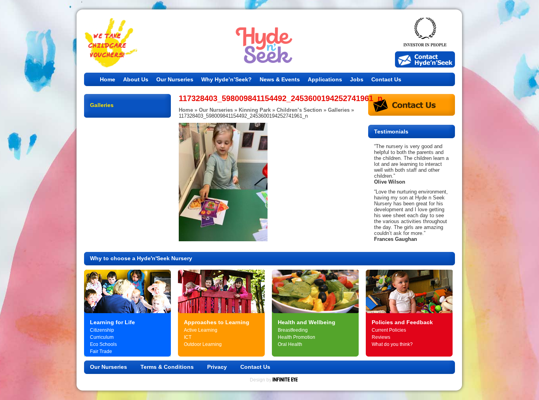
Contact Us (386, 79)
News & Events (280, 79)
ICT (187, 337)
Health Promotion (296, 337)
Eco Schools (103, 344)
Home (107, 79)
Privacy (217, 367)
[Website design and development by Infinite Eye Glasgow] (285, 380)
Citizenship (102, 330)
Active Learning (200, 330)
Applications (325, 79)
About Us (135, 79)
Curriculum (102, 337)
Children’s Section (299, 110)
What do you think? (392, 344)
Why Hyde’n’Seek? (226, 79)
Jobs (356, 79)
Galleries (339, 110)
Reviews (381, 337)
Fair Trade (101, 351)
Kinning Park (255, 110)
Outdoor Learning (203, 344)
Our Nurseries (174, 79)
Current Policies (389, 330)
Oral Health (290, 344)
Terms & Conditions (167, 367)
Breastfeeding (293, 330)
